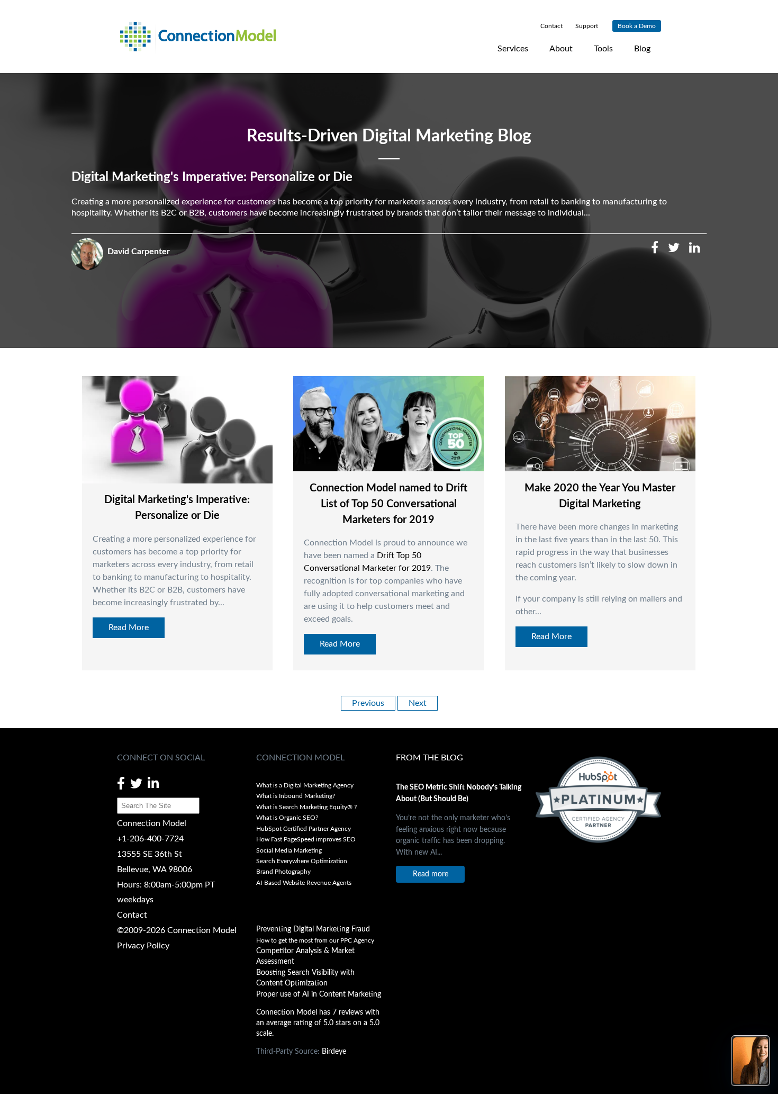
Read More (128, 627)
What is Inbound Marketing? (295, 796)
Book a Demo (637, 26)
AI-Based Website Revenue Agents (304, 883)
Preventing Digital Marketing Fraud (313, 929)
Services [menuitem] (512, 48)
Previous (368, 703)
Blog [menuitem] (642, 48)
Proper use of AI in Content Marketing (318, 994)
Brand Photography (283, 871)
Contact (132, 915)
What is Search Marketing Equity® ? (307, 807)
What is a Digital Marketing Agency (305, 785)
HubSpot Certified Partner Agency (303, 829)
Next (418, 703)
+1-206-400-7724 (150, 839)
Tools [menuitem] (603, 48)
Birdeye (334, 1051)
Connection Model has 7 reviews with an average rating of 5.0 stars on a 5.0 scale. (317, 1023)
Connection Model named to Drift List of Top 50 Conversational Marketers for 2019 (388, 504)
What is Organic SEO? (287, 817)
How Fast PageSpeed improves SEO (306, 839)
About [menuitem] (561, 48)
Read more (430, 874)
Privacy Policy (143, 945)
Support (586, 26)
